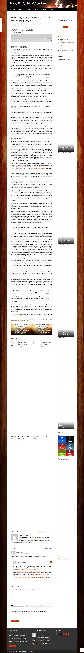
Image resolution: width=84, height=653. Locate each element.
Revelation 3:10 (34, 184)
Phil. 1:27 (13, 165)
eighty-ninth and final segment (20, 314)
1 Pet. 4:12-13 (24, 165)
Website (40, 605)
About (14, 9)
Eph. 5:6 (37, 168)
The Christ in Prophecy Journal (28, 2)
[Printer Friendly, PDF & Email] (46, 319)
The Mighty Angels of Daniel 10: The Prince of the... (65, 333)
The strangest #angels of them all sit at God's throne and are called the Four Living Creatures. (31, 76)
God (33, 319)
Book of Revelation (39, 23)
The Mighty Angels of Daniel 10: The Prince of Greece (65, 148)
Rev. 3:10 (45, 168)
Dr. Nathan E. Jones (25, 23)
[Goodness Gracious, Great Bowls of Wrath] (14, 344)
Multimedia (43, 9)
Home (10, 9)
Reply (13, 558)
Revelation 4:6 (49, 66)
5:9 (29, 168)
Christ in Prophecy (35, 643)
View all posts (49, 531)
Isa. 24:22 (13, 166)
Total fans (62, 435)
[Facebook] (56, 634)
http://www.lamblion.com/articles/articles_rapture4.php (25, 571)
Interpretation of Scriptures (17, 320)
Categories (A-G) (21, 9)
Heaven (37, 319)
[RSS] (68, 634)
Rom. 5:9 (33, 168)
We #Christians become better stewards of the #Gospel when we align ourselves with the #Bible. (31, 292)
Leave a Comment (48, 548)
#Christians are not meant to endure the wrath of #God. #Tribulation (31, 228)
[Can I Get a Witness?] (36, 482)
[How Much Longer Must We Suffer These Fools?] (36, 387)
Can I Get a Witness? (45, 437)
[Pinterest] (64, 634)
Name (12, 605)
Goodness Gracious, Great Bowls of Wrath (23, 343)
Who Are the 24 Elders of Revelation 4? (65, 426)
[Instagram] (61, 634)
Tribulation (27, 320)
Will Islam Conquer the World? (63, 47)
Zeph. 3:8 (18, 166)
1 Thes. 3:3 (18, 165)
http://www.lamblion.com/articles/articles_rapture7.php (25, 569)
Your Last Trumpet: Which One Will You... (24, 437)
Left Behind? (50, 9)
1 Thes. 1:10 (25, 168)
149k (59, 435)
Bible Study (37, 9)
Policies (31, 651)
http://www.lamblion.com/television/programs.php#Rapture (30, 572)
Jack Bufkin (18, 552)
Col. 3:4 (41, 168)
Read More (13, 645)
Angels (13, 319)
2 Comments (47, 23)
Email (26, 605)
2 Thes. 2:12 (29, 166)
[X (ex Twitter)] (59, 634)
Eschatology (28, 319)
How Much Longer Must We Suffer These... (45, 343)
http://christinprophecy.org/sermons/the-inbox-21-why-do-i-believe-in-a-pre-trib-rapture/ (32, 577)
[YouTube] (66, 634)
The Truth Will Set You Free (26, 542)
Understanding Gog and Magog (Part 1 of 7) (64, 241)
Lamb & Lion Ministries (36, 537)
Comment (13, 593)
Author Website (41, 531)
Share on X (48, 77)
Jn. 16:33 (50, 163)
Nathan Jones (21, 562)
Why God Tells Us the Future (63, 39)
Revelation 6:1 (21, 126)
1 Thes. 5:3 (23, 166)
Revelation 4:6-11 (36, 51)
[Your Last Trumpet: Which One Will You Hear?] (14, 482)
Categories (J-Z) (29, 9)
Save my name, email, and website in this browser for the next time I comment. (29, 611)
